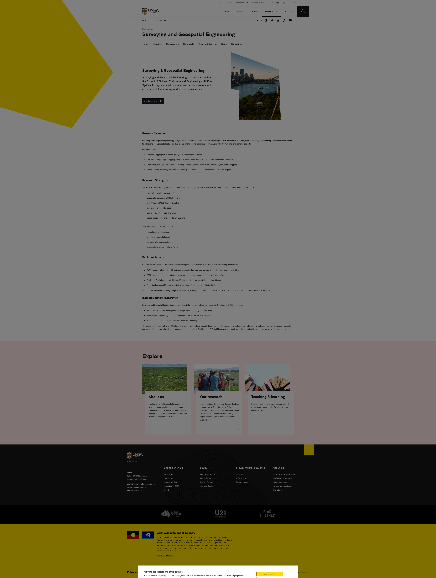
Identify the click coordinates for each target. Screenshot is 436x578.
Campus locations (279, 482)
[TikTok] (284, 20)
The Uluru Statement (165, 556)
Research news (242, 482)
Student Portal (206, 482)
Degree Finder (206, 478)
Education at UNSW (171, 486)
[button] (153, 101)
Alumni (166, 490)
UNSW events (241, 478)
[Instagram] (278, 20)
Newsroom (239, 474)
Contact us (236, 44)
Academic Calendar (207, 486)
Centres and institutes (282, 486)
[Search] (303, 11)
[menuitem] (226, 11)
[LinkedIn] (266, 20)
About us (157, 44)
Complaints (305, 572)
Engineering (160, 20)
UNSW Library (277, 490)
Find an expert (170, 478)
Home (146, 44)
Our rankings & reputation (283, 474)
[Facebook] (272, 20)
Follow (259, 20)
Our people (188, 44)
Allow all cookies (269, 574)
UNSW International (208, 474)
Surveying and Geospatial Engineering (188, 34)
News (224, 44)
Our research (172, 44)
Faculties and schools (282, 478)
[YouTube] (290, 20)
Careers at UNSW (170, 482)
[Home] (151, 11)
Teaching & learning (207, 44)
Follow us (132, 572)
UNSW (144, 20)
